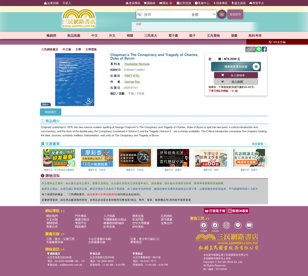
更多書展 (258, 144)
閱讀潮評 (80, 226)
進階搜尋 (235, 14)
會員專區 (134, 3)
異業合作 (52, 226)
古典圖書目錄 (96, 242)
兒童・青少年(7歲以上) (144, 239)
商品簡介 (50, 112)
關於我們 (52, 216)
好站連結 (138, 226)
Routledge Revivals (137, 64)
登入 (68, 3)
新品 (73, 35)
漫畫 (234, 35)
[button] (265, 160)
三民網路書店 (49, 49)
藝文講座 (240, 3)
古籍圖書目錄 (54, 242)
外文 (112, 35)
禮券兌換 (138, 216)
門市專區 (80, 216)
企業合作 (166, 223)
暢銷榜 (51, 35)
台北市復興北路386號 (59, 257)
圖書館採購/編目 (114, 223)
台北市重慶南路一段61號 (147, 257)
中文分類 (52, 219)
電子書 (173, 35)
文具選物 (213, 35)
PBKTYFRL (132, 75)
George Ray (132, 82)
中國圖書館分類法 (115, 219)
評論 (252, 49)
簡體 (130, 35)
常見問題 (138, 219)
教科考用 (255, 35)
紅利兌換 (185, 3)
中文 (94, 35)
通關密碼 (52, 223)
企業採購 (53, 3)
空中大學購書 (140, 223)
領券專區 (222, 3)
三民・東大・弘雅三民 (60, 239)
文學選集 (91, 49)
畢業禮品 (136, 242)
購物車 (151, 3)
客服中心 (203, 3)
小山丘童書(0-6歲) (99, 239)
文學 (78, 49)
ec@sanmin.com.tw (71, 264)
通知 (166, 3)
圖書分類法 (82, 219)
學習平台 (258, 3)
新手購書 (166, 219)
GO (222, 14)
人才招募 (109, 216)
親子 (192, 35)
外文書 (67, 49)
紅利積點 (166, 216)
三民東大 (150, 35)
